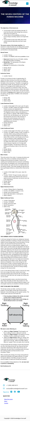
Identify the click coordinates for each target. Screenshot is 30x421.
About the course (8, 399)
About (5, 401)
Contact (6, 403)
